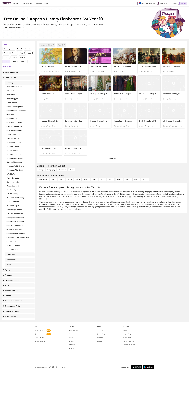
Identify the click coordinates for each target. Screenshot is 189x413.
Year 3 (6, 53)
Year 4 (14, 53)
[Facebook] (53, 367)
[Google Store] (148, 367)
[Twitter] (50, 367)
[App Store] (136, 367)
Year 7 (6, 57)
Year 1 (19, 49)
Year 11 (15, 61)
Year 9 (22, 57)
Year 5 (22, 53)
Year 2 (27, 49)
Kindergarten (9, 49)
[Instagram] (56, 367)
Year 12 (23, 61)
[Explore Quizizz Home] (6, 3)
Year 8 (14, 57)
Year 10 (6, 61)
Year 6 (30, 53)
